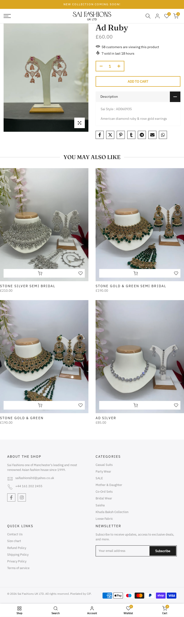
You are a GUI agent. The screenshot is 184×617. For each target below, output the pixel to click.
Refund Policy (16, 548)
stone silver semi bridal (27, 286)
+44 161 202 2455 (28, 486)
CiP (89, 593)
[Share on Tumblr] (131, 135)
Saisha (100, 505)
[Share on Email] (152, 135)
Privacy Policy (16, 561)
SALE (99, 478)
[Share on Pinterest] (121, 135)
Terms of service (18, 568)
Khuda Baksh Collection (112, 512)
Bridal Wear (104, 498)
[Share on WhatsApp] (163, 135)
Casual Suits (104, 465)
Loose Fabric (104, 519)
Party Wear (103, 471)
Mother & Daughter (109, 485)
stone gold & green (22, 418)
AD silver (106, 418)
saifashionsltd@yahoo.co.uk (34, 478)
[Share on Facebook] (100, 135)
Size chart (14, 541)
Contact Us (15, 534)
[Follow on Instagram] (22, 497)
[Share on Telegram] (142, 135)
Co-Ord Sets (104, 492)
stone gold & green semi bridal (131, 286)
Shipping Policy (18, 555)
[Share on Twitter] (110, 135)
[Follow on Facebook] (11, 497)
